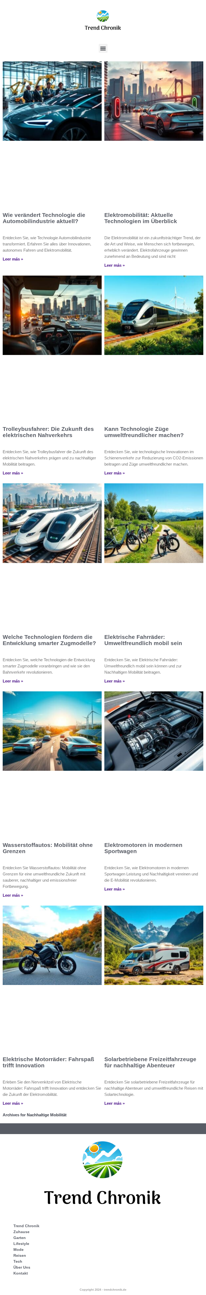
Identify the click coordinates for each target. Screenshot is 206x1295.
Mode (18, 1249)
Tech (17, 1261)
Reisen (19, 1255)
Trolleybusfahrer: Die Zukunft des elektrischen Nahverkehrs (48, 432)
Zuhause (21, 1232)
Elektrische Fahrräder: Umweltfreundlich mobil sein (143, 640)
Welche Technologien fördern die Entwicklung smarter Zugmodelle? (49, 640)
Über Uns (21, 1267)
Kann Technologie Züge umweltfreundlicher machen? (144, 432)
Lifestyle (21, 1243)
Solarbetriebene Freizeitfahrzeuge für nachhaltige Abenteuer (150, 1062)
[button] (103, 48)
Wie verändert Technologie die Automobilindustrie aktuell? (44, 218)
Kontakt (20, 1273)
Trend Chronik (26, 1226)
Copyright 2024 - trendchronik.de (103, 1289)
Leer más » (13, 259)
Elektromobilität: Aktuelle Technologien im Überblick (140, 218)
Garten (19, 1238)
